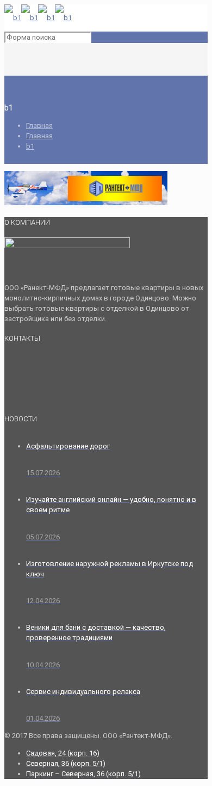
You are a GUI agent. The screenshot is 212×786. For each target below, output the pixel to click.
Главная (39, 125)
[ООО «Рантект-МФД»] (38, 17)
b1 (30, 146)
